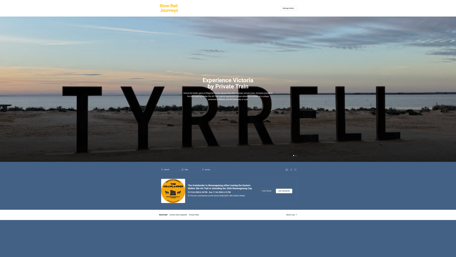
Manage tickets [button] (288, 8)
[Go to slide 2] (295, 155)
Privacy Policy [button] (194, 215)
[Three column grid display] (291, 169)
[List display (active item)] (287, 169)
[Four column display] (295, 169)
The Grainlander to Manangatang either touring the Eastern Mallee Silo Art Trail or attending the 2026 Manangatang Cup (220, 187)
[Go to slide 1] (293, 155)
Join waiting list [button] (284, 191)
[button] (178, 215)
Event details (266, 191)
